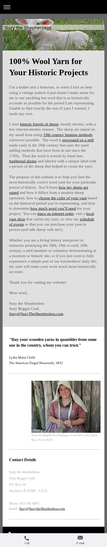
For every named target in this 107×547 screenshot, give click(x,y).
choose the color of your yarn (63, 198)
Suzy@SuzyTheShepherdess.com (36, 314)
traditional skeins (23, 161)
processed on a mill (78, 140)
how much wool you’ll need (53, 208)
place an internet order (55, 214)
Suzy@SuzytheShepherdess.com (42, 509)
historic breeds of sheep (39, 124)
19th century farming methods (67, 135)
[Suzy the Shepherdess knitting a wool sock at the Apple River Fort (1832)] (66, 407)
